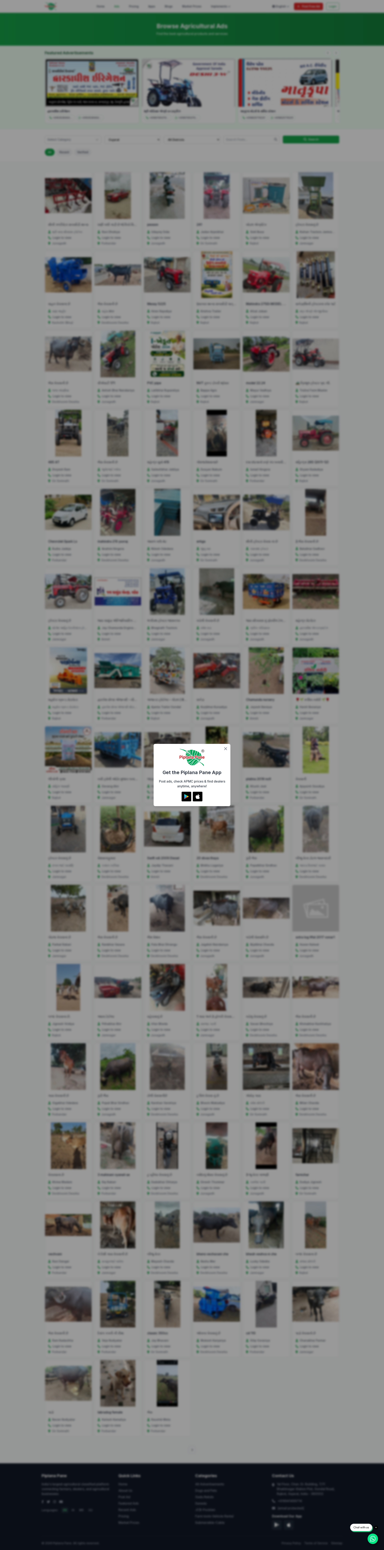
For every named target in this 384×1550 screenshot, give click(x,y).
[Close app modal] (225, 748)
